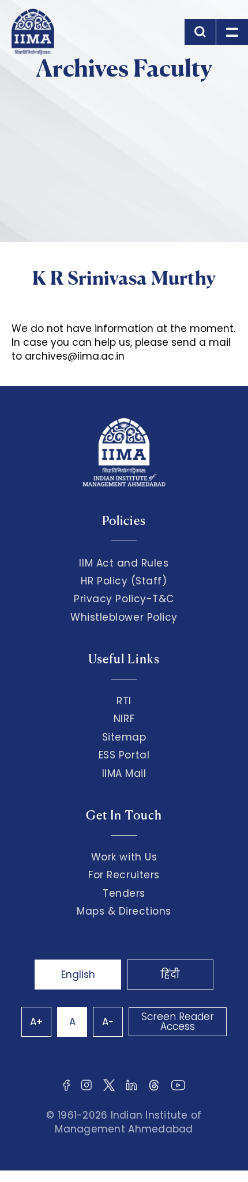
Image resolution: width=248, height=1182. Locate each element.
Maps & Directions (124, 911)
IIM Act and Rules (123, 563)
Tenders (124, 893)
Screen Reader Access (177, 1021)
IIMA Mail (124, 773)
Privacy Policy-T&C (124, 599)
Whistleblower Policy (124, 617)
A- (108, 1022)
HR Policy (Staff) (124, 581)
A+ (36, 1022)
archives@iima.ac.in (75, 356)
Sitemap (124, 737)
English (78, 974)
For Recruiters (123, 875)
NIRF (124, 719)
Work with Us (124, 857)
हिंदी (170, 974)
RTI (124, 701)
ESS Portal (124, 755)
